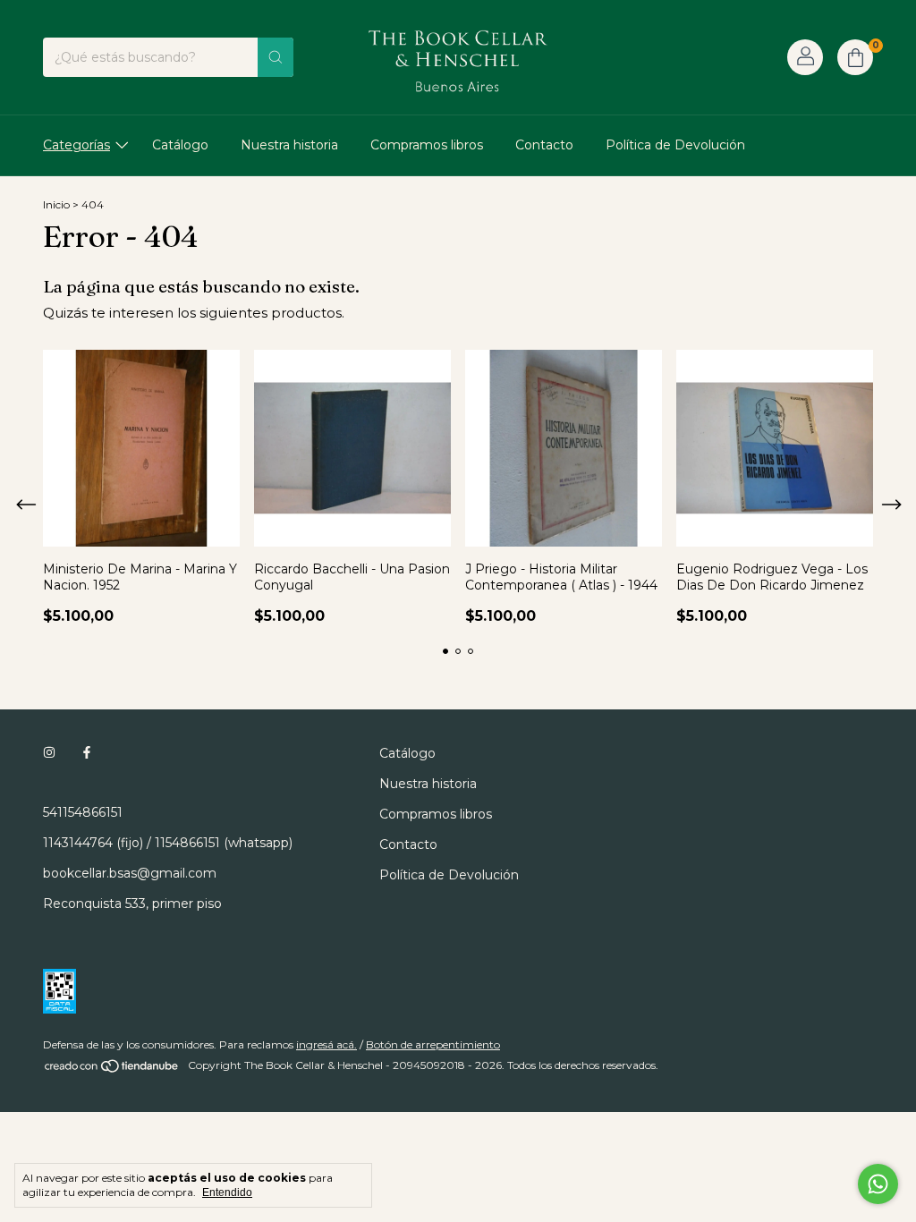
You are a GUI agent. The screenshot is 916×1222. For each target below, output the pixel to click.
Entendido (227, 1192)
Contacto (544, 145)
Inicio (56, 204)
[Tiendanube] (112, 1069)
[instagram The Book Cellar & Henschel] (49, 753)
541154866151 (83, 812)
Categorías (76, 145)
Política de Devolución (675, 145)
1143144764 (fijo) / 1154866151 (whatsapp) (168, 843)
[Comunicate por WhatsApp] (878, 1184)
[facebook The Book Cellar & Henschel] (87, 753)
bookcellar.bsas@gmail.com (129, 873)
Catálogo (180, 145)
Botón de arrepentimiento (433, 1044)
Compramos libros (426, 145)
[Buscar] (275, 57)
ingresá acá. (326, 1044)
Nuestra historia (289, 145)
